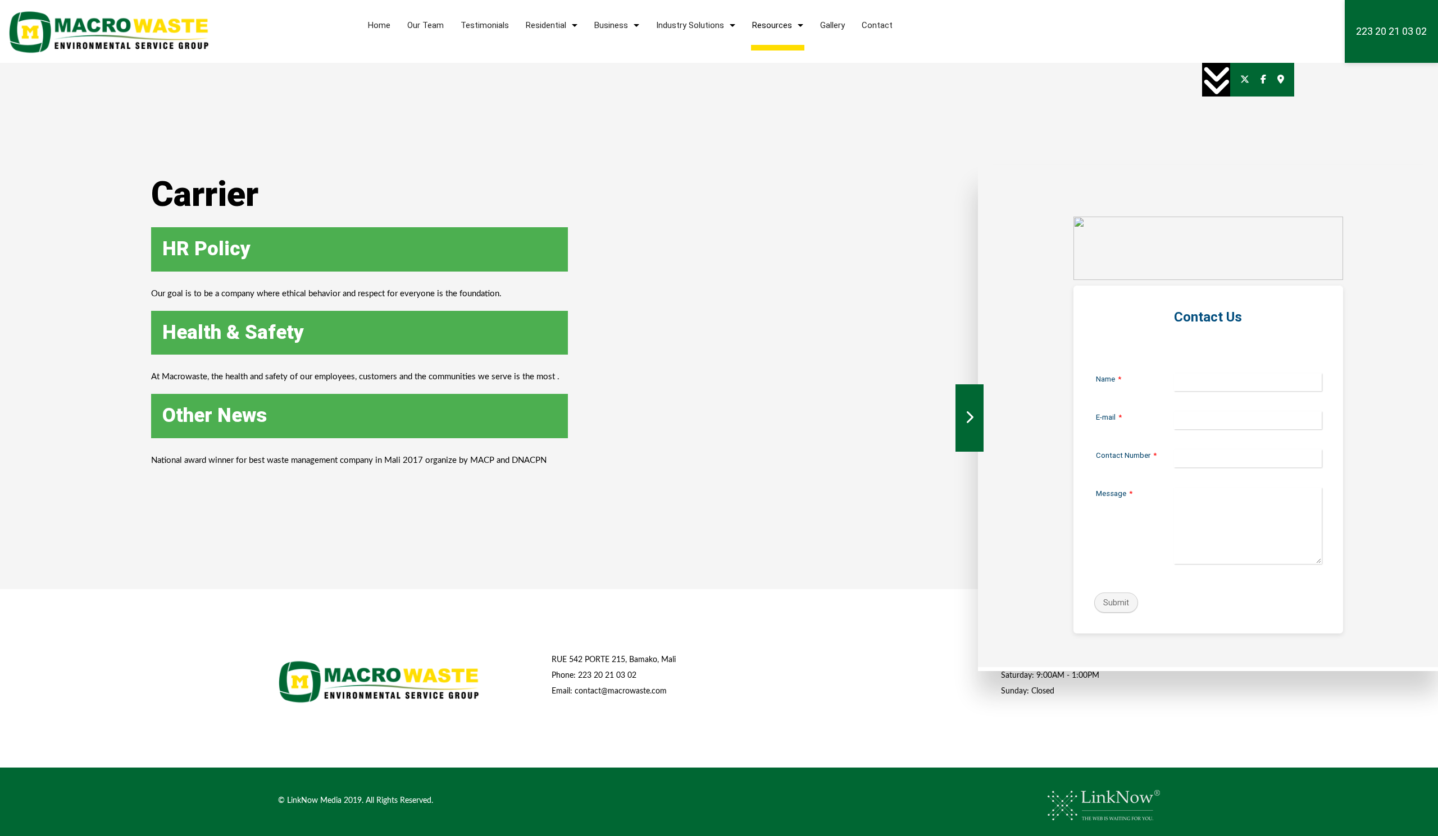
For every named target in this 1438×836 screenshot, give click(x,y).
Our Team (425, 25)
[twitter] (1244, 79)
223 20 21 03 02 (1391, 31)
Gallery (832, 25)
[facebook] (1263, 79)
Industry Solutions (690, 25)
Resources (772, 25)
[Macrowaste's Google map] (1280, 79)
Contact (877, 25)
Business (611, 25)
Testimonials (485, 25)
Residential (546, 25)
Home (379, 25)
